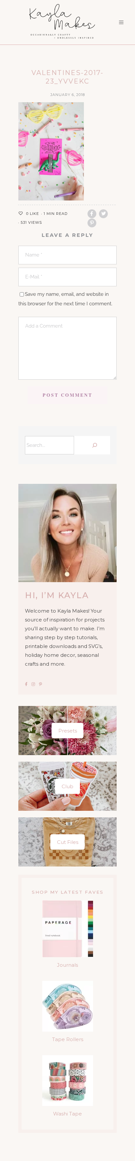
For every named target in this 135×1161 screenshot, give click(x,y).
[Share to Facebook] (91, 213)
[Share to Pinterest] (91, 223)
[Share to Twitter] (103, 213)
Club (67, 786)
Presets (67, 730)
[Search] (93, 445)
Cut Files (67, 842)
